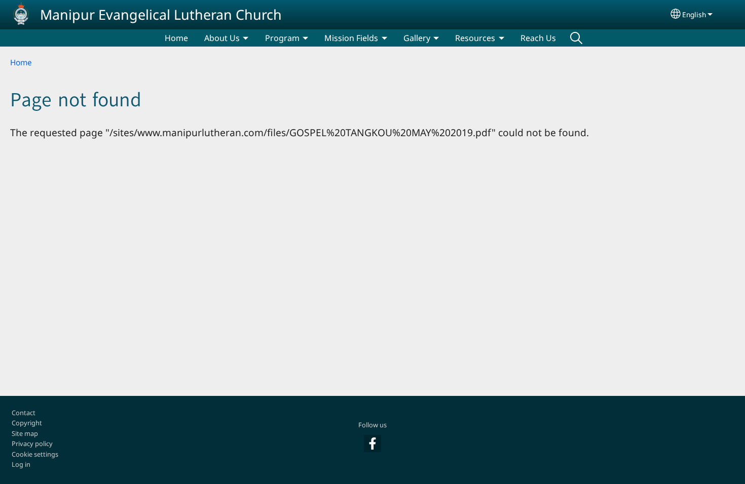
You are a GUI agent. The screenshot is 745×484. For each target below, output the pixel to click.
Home (176, 38)
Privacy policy (32, 443)
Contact (23, 412)
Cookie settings (35, 454)
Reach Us (538, 38)
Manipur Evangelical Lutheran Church (161, 14)
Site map (25, 433)
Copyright (27, 422)
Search (576, 38)
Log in (21, 464)
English (694, 14)
